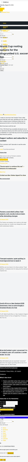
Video (4, 440)
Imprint (19, 371)
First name (2, 402)
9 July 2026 (3, 61)
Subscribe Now (4, 160)
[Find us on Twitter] (0, 7)
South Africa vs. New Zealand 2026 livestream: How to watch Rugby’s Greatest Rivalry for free (12, 305)
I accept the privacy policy (8, 408)
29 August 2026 (4, 219)
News (4, 23)
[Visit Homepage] (5, 12)
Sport (2, 63)
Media (4, 44)
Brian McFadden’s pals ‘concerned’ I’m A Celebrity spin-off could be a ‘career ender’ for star (13, 352)
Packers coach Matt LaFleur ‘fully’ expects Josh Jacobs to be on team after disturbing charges (12, 214)
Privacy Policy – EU (11, 371)
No (4, 460)
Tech (4, 431)
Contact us (6, 2)
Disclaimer (3, 371)
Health (5, 41)
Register (2, 9)
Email (1, 406)
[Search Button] (13, 421)
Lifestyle (5, 438)
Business (5, 430)
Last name (2, 404)
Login (1, 10)
